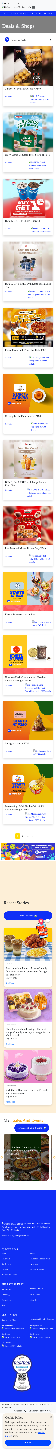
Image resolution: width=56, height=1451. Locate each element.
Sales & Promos (36, 1288)
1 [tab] (5, 1184)
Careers (5, 1269)
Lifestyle (33, 1300)
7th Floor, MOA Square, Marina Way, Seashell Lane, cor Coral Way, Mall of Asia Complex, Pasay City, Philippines (26, 1227)
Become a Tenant (37, 1269)
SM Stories (6, 1289)
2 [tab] (7, 1184)
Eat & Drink (35, 1295)
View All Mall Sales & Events (30, 1128)
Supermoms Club (9, 1320)
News (4, 1305)
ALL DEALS (24, 13)
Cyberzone (34, 1264)
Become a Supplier (9, 1274)
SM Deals (6, 1259)
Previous (1, 1157)
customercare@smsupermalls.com (16, 1235)
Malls (4, 1253)
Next (54, 1157)
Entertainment (7, 1300)
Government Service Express (42, 1319)
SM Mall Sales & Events (40, 1259)
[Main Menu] (33, 7)
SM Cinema (6, 1264)
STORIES (33, 13)
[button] (16, 7)
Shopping (6, 1295)
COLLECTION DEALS (10, 13)
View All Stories (26, 916)
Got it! (28, 1442)
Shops (32, 1253)
